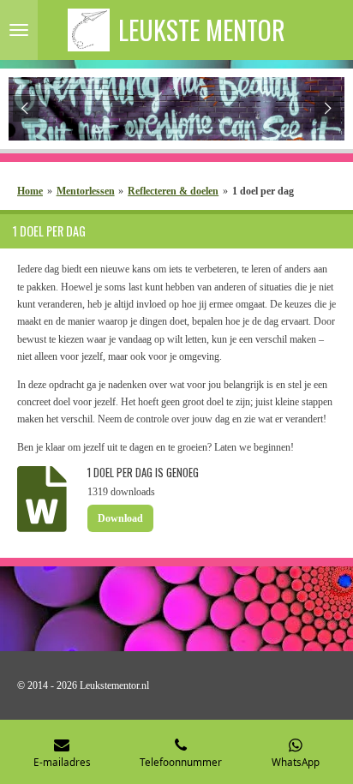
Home (30, 191)
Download (120, 518)
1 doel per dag (263, 191)
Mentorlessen (86, 191)
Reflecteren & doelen (173, 191)
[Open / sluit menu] (19, 30)
